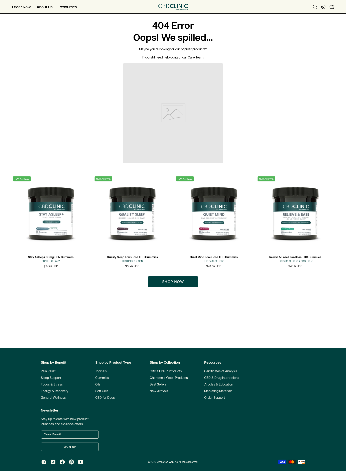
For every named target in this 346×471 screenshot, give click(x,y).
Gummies (102, 378)
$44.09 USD (213, 266)
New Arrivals (159, 391)
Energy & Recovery (54, 391)
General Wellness (53, 398)
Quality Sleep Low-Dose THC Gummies (132, 257)
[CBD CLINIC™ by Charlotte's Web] (173, 6)
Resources (212, 362)
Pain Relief (48, 371)
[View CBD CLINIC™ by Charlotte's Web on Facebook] (62, 462)
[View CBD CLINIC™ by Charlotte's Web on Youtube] (81, 462)
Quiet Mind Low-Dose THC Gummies (214, 257)
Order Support (214, 398)
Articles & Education (218, 384)
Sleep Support (51, 378)
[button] (44, 6)
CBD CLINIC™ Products (166, 371)
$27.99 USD (51, 266)
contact (175, 57)
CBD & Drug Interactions (221, 378)
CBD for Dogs (105, 398)
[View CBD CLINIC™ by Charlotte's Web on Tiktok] (53, 462)
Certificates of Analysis (220, 371)
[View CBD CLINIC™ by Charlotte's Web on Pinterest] (71, 462)
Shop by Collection (165, 362)
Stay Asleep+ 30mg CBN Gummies (50, 257)
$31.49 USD (132, 266)
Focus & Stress (52, 384)
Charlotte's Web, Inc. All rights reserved (177, 461)
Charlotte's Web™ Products (169, 378)
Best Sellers (158, 384)
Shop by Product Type (113, 362)
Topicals (101, 371)
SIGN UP (69, 447)
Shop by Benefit (53, 362)
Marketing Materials (218, 391)
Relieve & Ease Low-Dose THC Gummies (295, 257)
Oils (98, 384)
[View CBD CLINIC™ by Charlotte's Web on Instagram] (44, 462)
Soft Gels (101, 391)
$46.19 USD (295, 266)
